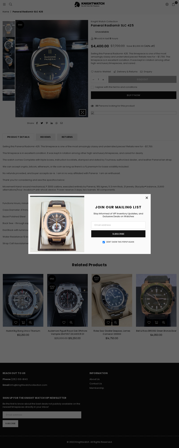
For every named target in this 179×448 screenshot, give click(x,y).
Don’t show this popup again (120, 242)
